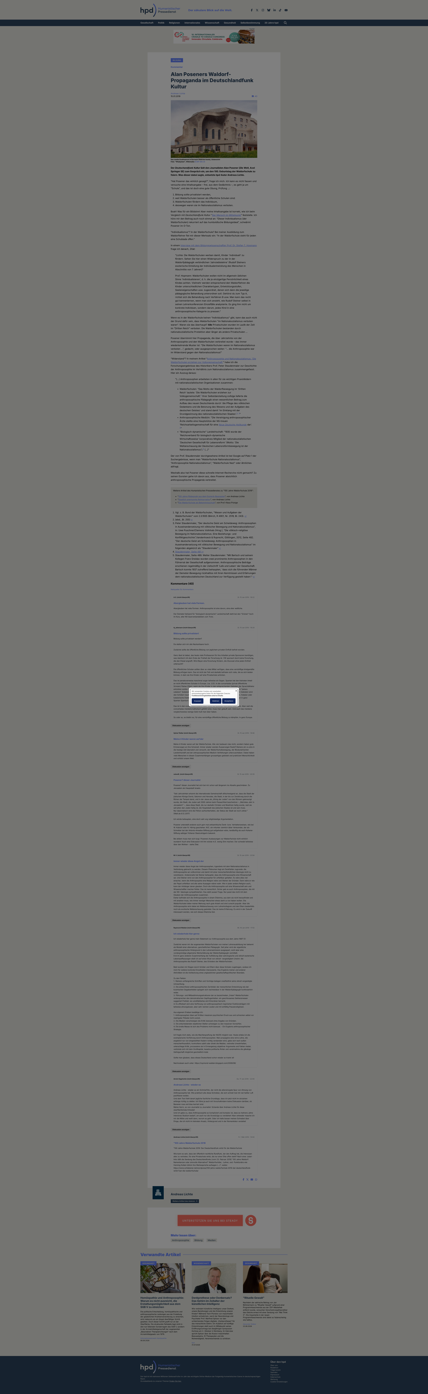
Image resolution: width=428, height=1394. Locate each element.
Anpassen (197, 701)
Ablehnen (215, 701)
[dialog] (214, 697)
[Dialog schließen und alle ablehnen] (236, 690)
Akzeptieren (228, 701)
